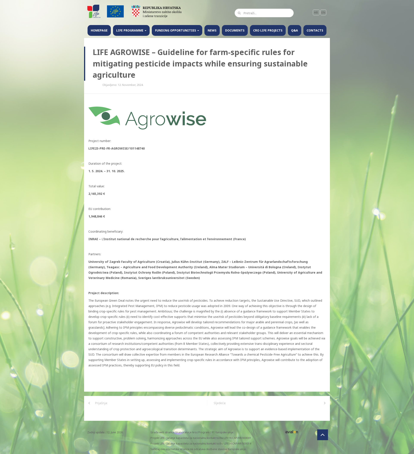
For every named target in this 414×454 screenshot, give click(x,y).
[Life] (115, 11)
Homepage (99, 30)
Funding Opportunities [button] (176, 30)
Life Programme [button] (130, 30)
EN (323, 12)
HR (316, 12)
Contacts (315, 30)
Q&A (294, 30)
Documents (235, 30)
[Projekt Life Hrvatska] (94, 11)
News (212, 30)
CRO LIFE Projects (267, 30)
